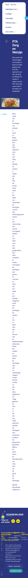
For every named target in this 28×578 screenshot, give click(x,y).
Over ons (23, 537)
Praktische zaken (17, 540)
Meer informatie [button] (15, 561)
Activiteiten (24, 539)
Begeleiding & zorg (17, 536)
